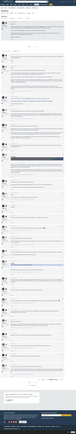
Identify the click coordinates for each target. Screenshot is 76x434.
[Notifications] (74, 1)
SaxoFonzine (59, 158)
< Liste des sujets (61, 379)
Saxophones (28, 7)
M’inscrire (66, 415)
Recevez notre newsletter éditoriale (49, 412)
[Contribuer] (33, 13)
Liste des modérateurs (33, 385)
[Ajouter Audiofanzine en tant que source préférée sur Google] (9, 400)
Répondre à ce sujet (53, 379)
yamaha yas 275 (30, 26)
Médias (11, 13)
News (7, 13)
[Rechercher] (19, 51)
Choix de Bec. (4, 16)
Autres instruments (12, 7)
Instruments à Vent (20, 7)
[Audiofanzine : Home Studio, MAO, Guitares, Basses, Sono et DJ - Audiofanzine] (7, 2)
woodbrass (28, 98)
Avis (16, 13)
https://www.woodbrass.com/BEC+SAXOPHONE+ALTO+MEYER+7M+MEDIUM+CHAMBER (32, 101)
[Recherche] (47, 2)
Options (44, 379)
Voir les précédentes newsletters (47, 418)
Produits (3, 13)
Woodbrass (42, 26)
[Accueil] (1, 8)
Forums (5, 7)
